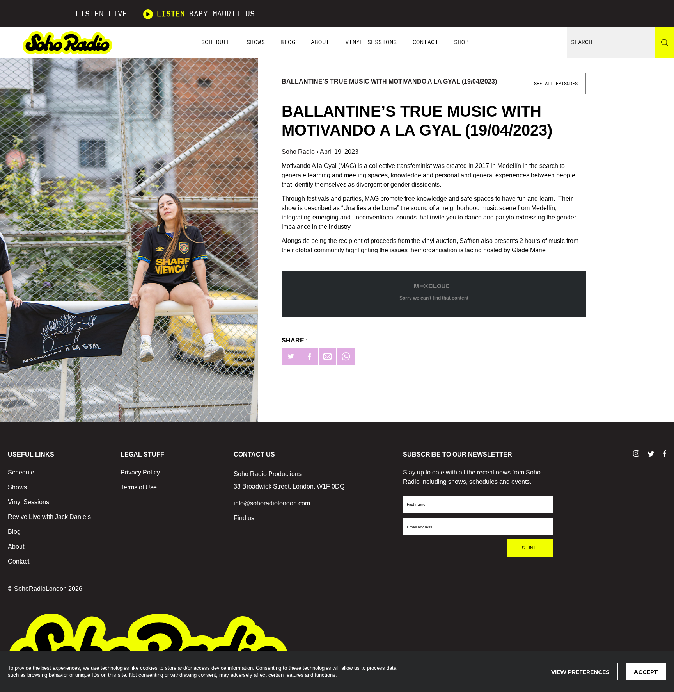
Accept (646, 672)
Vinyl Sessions (371, 42)
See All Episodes (556, 83)
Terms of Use (139, 487)
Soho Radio (299, 151)
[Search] (664, 42)
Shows (256, 42)
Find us (244, 518)
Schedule (216, 42)
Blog (287, 42)
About (320, 42)
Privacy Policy (140, 472)
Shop (461, 42)
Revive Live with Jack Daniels (49, 517)
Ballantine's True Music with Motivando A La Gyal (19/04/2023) (389, 81)
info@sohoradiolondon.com (272, 503)
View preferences (580, 672)
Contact (426, 42)
